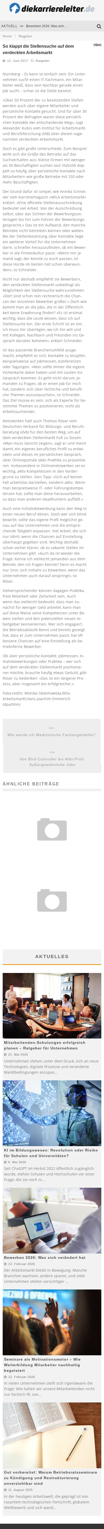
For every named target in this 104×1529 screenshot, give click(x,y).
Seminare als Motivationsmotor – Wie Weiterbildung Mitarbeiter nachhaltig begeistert (42, 1365)
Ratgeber (43, 60)
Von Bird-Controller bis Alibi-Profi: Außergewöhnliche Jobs (52, 762)
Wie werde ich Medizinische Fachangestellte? (51, 735)
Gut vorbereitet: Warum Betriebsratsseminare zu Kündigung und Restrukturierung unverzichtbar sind (50, 1478)
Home (7, 36)
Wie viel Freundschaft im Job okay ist (52, 847)
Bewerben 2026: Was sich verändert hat (55, 26)
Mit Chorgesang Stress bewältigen (52, 918)
